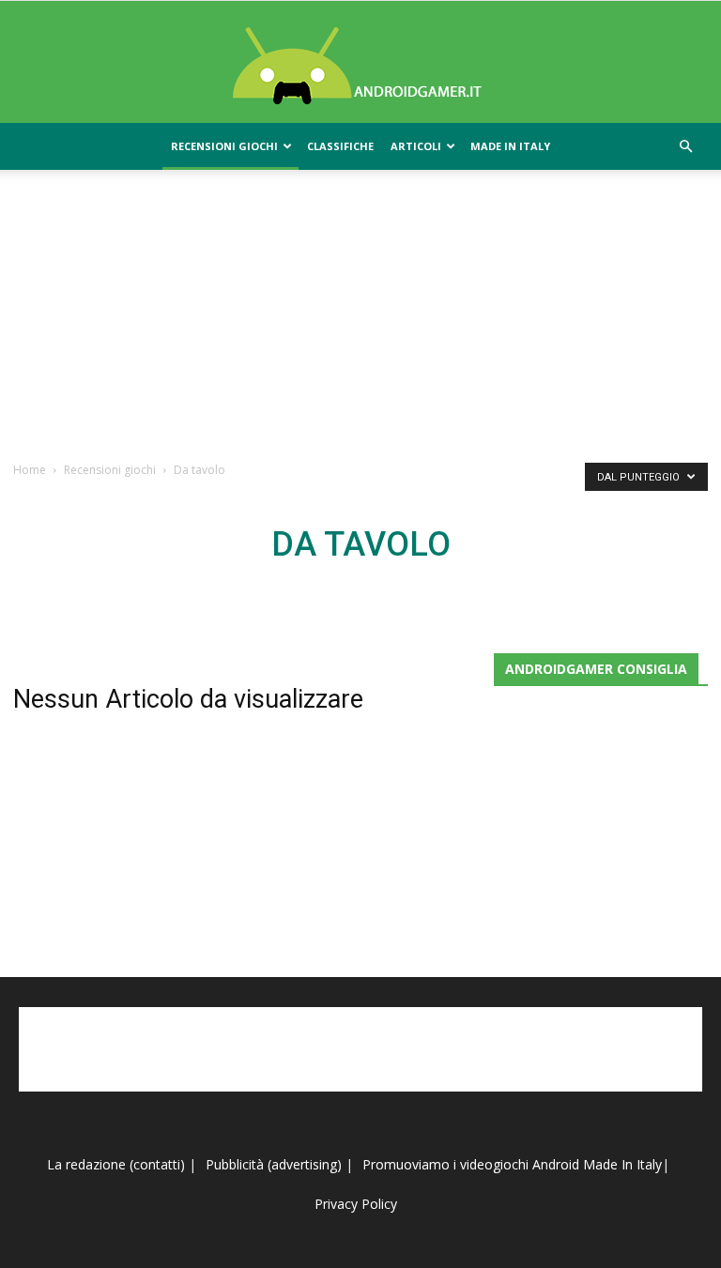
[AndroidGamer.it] (360, 63)
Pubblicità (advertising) (275, 1164)
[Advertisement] (360, 314)
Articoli (416, 146)
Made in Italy (510, 146)
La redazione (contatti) (116, 1164)
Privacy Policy (357, 1204)
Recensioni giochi (224, 146)
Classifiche (340, 146)
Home (29, 470)
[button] (685, 147)
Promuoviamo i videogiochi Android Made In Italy (512, 1164)
